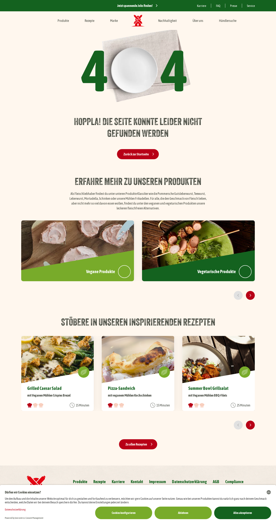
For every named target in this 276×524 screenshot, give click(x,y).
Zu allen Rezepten (136, 444)
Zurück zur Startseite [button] (136, 154)
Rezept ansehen (57, 373)
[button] (238, 295)
